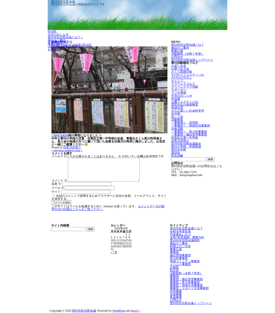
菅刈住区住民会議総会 (186, 143)
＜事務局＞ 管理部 (184, 122)
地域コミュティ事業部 (185, 261)
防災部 (174, 270)
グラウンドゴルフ (183, 83)
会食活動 (177, 128)
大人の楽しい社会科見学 (187, 110)
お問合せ (54, 49)
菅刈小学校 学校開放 (186, 146)
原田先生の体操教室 (184, 104)
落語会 (175, 152)
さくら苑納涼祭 (181, 71)
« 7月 (114, 252)
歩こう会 (177, 116)
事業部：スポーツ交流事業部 (189, 288)
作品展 (175, 98)
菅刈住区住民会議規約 (185, 240)
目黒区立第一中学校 (184, 137)
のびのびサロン (181, 77)
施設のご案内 (58, 40)
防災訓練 (177, 155)
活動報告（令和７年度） (65, 46)
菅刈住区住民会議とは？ (65, 37)
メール (57, 187)
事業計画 (55, 43)
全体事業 (176, 294)
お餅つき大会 (180, 68)
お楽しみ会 (178, 65)
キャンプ (178, 80)
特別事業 (176, 291)
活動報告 (177, 119)
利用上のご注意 (180, 246)
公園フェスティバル (184, 101)
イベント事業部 (180, 264)
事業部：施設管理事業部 (186, 279)
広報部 (174, 267)
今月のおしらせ (58, 34)
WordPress (118, 310)
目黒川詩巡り (72, 147)
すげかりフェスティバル (187, 74)
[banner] (137, 15)
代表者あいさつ (180, 234)
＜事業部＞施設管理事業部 (189, 134)
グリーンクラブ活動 (184, 86)
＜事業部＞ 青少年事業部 (189, 131)
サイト (55, 191)
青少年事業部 (179, 258)
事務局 (174, 252)
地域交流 (177, 107)
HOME (52, 31)
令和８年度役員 (180, 231)
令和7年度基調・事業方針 (187, 237)
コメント (59, 180)
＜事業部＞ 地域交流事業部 (190, 125)
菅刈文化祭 (178, 149)
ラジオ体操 (178, 92)
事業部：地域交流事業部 (186, 285)
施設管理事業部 (180, 255)
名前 (56, 183)
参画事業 (176, 297)
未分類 (175, 113)
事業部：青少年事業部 (185, 282)
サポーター (178, 89)
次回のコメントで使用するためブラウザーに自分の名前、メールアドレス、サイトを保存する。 (109, 197)
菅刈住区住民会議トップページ (192, 59)
